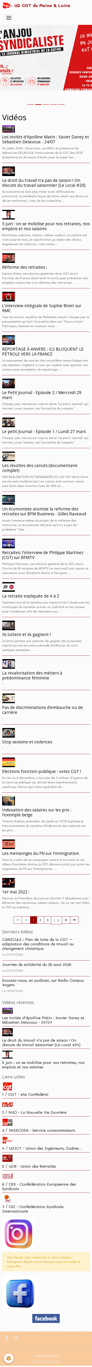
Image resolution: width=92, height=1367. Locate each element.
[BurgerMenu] (8, 17)
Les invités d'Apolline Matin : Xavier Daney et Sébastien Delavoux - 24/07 (45, 139)
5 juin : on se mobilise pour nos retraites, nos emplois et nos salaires (46, 226)
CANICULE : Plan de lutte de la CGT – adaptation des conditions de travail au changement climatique (38, 944)
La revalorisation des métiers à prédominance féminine (32, 675)
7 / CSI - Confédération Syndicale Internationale (33, 1208)
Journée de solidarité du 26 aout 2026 (36, 964)
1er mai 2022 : (16, 892)
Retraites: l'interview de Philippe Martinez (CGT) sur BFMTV (42, 555)
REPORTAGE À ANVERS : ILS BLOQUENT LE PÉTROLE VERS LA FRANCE (43, 351)
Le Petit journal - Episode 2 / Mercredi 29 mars (41, 395)
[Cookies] (8, 1358)
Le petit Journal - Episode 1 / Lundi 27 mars (44, 431)
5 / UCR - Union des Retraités (29, 1166)
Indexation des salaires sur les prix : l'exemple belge (36, 812)
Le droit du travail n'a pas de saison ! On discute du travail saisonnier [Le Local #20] (43, 182)
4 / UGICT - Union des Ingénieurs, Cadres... (42, 1148)
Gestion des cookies (46, 1361)
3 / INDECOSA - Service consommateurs (38, 1130)
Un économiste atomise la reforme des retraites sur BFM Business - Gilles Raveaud (44, 511)
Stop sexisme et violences (27, 742)
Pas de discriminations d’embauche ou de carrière (42, 709)
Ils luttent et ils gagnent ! (26, 634)
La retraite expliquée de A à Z (30, 596)
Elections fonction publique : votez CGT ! (41, 771)
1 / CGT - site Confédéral (25, 1094)
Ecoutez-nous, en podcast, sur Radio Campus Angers (43, 982)
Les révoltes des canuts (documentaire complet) (39, 468)
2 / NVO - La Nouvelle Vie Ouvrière (34, 1112)
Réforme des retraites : (24, 267)
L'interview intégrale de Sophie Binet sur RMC (41, 308)
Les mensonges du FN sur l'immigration (40, 853)
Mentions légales (46, 1355)
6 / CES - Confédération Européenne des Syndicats (39, 1186)
